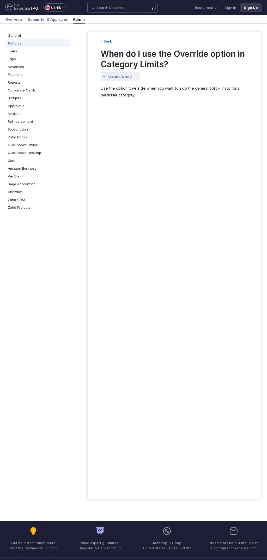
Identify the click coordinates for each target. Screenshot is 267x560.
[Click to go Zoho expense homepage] (17, 7)
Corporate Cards (22, 90)
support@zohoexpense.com (234, 548)
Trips (12, 59)
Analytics (15, 192)
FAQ (34, 8)
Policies (15, 43)
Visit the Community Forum (32, 548)
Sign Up (251, 7)
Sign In (230, 7)
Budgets (14, 98)
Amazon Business (22, 168)
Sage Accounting (21, 184)
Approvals (16, 106)
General (14, 35)
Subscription (18, 129)
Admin (79, 19)
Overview (14, 19)
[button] (52, 7)
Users (12, 51)
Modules (14, 114)
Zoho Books (17, 137)
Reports (14, 82)
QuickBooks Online (23, 145)
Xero (11, 160)
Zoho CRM (16, 200)
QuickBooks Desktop (24, 153)
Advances (16, 67)
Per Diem (15, 176)
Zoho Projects (19, 207)
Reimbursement (20, 121)
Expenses (15, 74)
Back (108, 41)
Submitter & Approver (48, 19)
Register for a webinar (99, 548)
